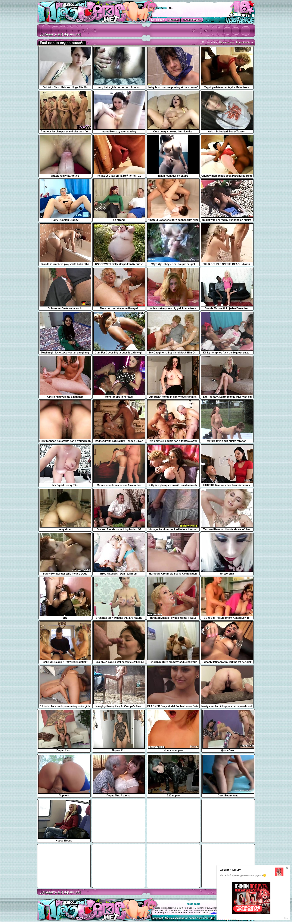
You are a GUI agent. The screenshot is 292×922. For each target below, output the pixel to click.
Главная (173, 19)
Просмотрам (226, 42)
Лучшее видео (192, 19)
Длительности (244, 42)
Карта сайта (193, 904)
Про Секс (161, 8)
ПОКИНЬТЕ (216, 912)
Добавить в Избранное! (60, 34)
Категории (157, 19)
